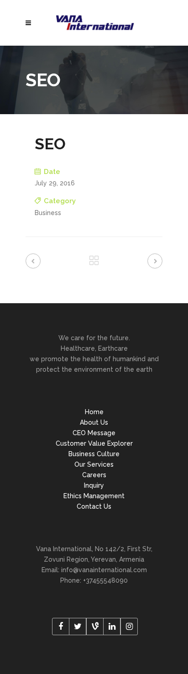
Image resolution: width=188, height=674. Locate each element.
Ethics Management (94, 496)
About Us (94, 422)
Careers (94, 475)
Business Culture (94, 454)
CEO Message (94, 433)
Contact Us (94, 506)
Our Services (94, 464)
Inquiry (94, 485)
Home (94, 412)
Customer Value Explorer (94, 443)
